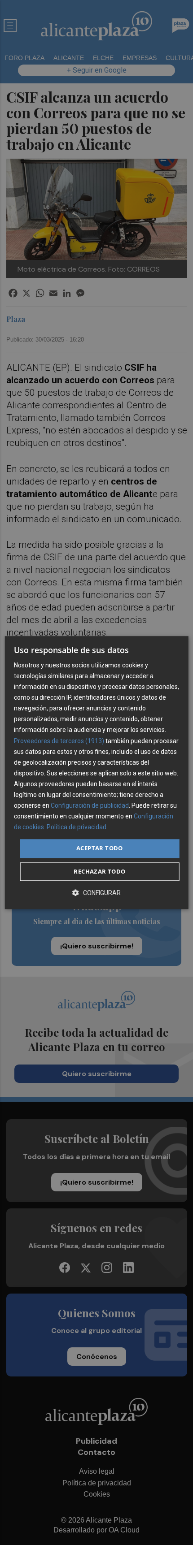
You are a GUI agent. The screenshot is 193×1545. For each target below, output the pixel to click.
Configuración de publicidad (90, 805)
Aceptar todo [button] (99, 848)
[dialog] (97, 772)
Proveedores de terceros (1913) (59, 740)
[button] (96, 892)
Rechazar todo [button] (99, 871)
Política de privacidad (76, 827)
